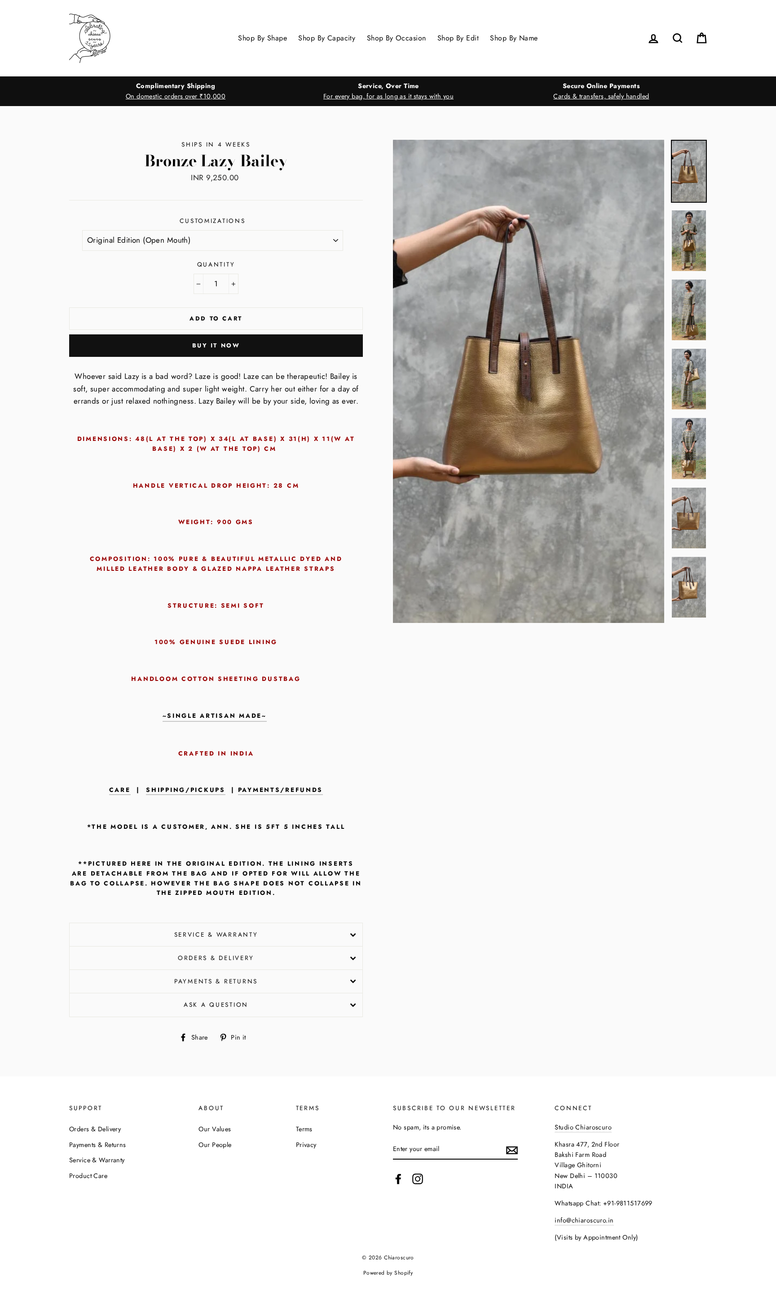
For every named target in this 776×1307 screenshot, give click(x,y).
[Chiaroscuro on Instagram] (417, 1178)
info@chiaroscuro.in (584, 1220)
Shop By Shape (262, 38)
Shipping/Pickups (185, 790)
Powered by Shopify (388, 1272)
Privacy (306, 1144)
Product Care (88, 1175)
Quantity (216, 264)
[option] (175, 91)
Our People (214, 1144)
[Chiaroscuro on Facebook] (398, 1178)
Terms (304, 1129)
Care (120, 790)
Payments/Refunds (280, 790)
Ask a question (216, 1004)
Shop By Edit (458, 38)
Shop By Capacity (326, 38)
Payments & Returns (216, 981)
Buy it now (216, 345)
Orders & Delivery (216, 957)
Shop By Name (514, 38)
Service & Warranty (216, 934)
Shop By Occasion (396, 38)
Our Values (214, 1129)
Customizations (212, 220)
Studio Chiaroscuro (583, 1127)
